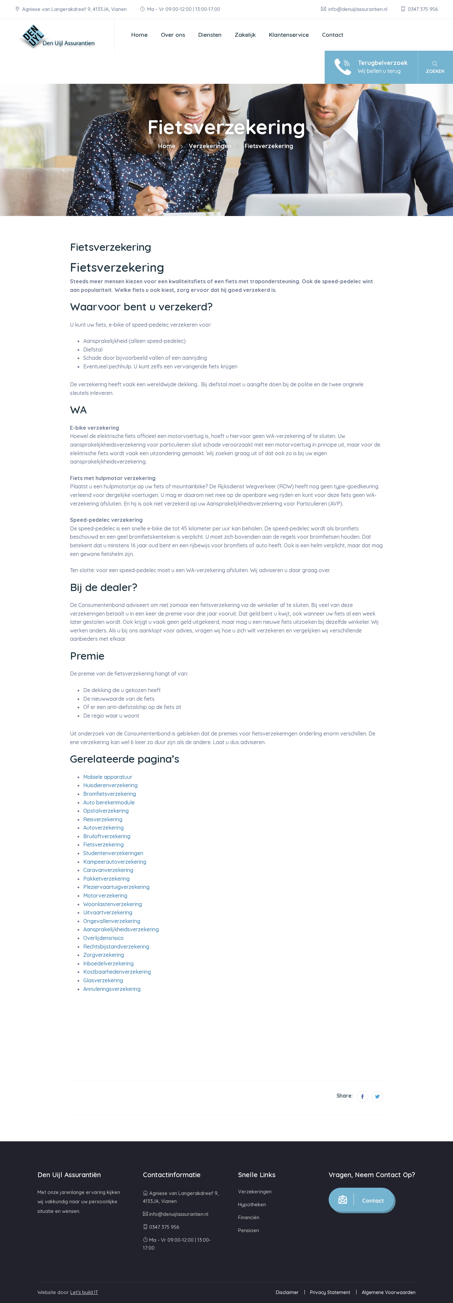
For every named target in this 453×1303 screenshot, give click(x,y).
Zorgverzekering (103, 954)
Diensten (210, 34)
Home (139, 34)
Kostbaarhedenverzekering (117, 971)
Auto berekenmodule (109, 802)
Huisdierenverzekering (110, 785)
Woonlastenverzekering (112, 904)
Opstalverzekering (106, 810)
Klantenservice (289, 34)
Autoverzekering (103, 827)
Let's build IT (84, 1292)
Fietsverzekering (103, 844)
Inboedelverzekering (108, 963)
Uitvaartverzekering (107, 912)
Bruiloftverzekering (106, 836)
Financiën (248, 1217)
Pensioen (248, 1230)
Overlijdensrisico (103, 938)
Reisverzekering (102, 819)
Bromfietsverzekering (109, 793)
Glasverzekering (103, 980)
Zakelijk (245, 34)
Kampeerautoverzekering (114, 861)
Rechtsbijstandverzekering (116, 946)
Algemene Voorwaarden (389, 1292)
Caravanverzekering (108, 870)
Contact (332, 34)
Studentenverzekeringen (113, 853)
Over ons (173, 34)
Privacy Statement (330, 1292)
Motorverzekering (105, 895)
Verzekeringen (210, 146)
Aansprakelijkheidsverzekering (121, 929)
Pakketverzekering (106, 878)
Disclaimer (287, 1292)
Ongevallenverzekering (111, 921)
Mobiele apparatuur (107, 777)
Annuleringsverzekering (112, 989)
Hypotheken (252, 1204)
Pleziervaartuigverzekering (116, 887)
